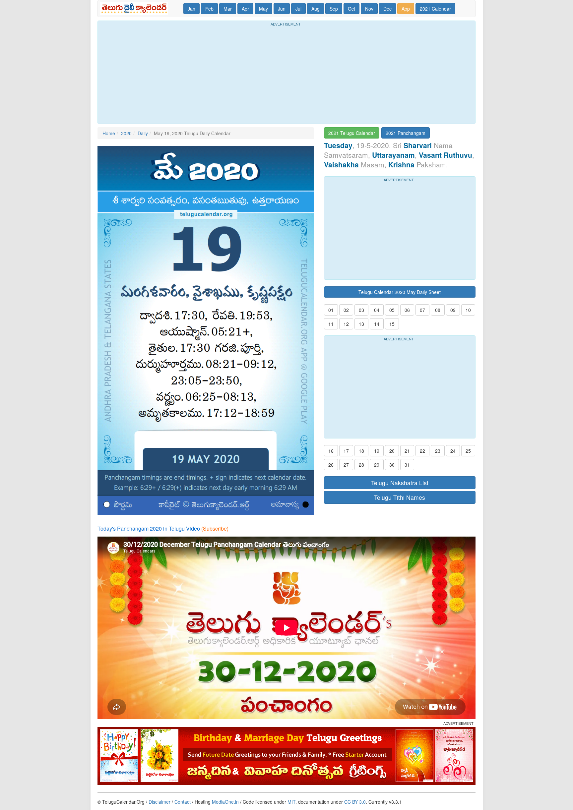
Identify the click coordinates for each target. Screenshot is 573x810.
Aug (315, 8)
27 (346, 464)
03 (361, 310)
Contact (182, 801)
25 (468, 450)
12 (346, 323)
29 (376, 464)
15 (392, 323)
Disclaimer (159, 801)
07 (422, 310)
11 (331, 323)
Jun (282, 8)
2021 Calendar (435, 8)
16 (331, 450)
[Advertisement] (286, 74)
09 (453, 310)
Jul (298, 8)
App (406, 8)
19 (376, 450)
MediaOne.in (225, 801)
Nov (369, 8)
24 (453, 450)
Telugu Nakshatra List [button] (399, 483)
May (263, 8)
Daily (143, 133)
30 (392, 464)
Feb (209, 8)
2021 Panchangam (405, 133)
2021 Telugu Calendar (351, 133)
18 (361, 450)
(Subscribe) (214, 528)
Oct (351, 8)
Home (108, 133)
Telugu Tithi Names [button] (399, 497)
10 (468, 310)
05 (392, 310)
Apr (245, 8)
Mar (227, 8)
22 (422, 450)
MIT (291, 801)
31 (407, 464)
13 (361, 323)
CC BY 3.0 (355, 801)
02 (346, 310)
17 (346, 450)
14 (376, 323)
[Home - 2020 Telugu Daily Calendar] (135, 8)
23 (437, 450)
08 (437, 310)
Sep (334, 8)
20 (392, 450)
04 (376, 310)
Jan (191, 8)
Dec (387, 8)
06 (407, 310)
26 (331, 464)
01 (331, 310)
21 (407, 450)
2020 (126, 133)
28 (361, 464)
